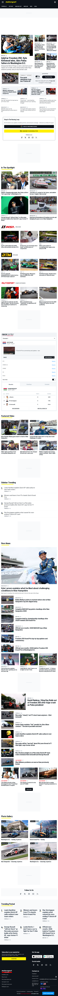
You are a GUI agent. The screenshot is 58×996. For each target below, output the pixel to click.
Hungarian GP (12, 388)
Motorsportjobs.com (6, 979)
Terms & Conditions (21, 991)
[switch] (53, 379)
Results (53, 361)
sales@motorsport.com (37, 980)
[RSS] (36, 137)
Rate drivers (15, 408)
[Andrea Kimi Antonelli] (7, 404)
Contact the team (36, 978)
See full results (42, 408)
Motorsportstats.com (7, 984)
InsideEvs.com (5, 974)
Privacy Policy (37, 991)
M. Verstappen (13, 400)
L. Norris (11, 397)
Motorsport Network (26, 993)
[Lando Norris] (7, 397)
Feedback (34, 973)
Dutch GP (10, 342)
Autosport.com (5, 981)
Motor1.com (4, 977)
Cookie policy (30, 991)
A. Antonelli (12, 404)
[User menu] (54, 2)
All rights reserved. (36, 993)
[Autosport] (8, 283)
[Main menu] (3, 2)
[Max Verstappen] (7, 401)
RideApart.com (5, 986)
